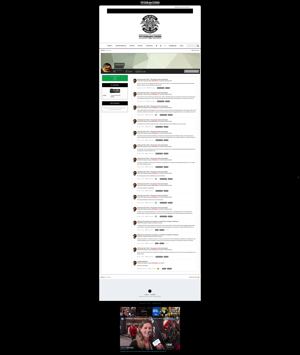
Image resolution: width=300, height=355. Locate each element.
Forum (109, 45)
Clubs (181, 45)
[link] (122, 318)
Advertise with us (156, 303)
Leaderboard (172, 45)
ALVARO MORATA (142, 261)
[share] (176, 317)
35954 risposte (151, 87)
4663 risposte (149, 230)
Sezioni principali (121, 45)
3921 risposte (152, 268)
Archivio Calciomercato (166, 80)
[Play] (160, 311)
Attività (132, 45)
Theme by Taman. (157, 296)
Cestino (160, 222)
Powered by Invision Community (145, 296)
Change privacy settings (144, 303)
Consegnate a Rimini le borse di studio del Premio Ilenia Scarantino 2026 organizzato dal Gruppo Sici (150, 318)
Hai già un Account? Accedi (181, 7)
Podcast (140, 45)
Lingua (146, 294)
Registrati (195, 7)
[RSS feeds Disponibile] (198, 277)
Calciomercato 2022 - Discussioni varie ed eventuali (152, 79)
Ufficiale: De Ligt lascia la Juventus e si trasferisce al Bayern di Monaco (158, 221)
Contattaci (149, 45)
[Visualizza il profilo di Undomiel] (135, 80)
